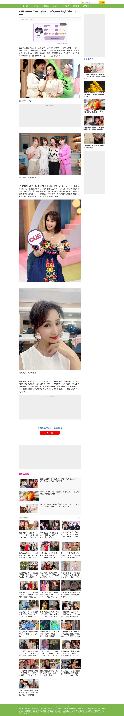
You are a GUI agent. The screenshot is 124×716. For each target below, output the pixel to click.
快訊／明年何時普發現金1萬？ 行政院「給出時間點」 (28, 634)
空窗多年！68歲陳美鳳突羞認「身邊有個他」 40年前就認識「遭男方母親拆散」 (49, 555)
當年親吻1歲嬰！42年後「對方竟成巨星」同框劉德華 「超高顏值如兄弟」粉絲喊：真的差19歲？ (70, 634)
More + (79, 517)
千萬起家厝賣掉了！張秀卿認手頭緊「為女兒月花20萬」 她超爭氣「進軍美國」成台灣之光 (49, 594)
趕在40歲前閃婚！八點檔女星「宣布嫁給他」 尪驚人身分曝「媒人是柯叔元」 (28, 555)
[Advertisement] (50, 117)
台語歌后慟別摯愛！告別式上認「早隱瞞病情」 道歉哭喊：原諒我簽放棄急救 (70, 653)
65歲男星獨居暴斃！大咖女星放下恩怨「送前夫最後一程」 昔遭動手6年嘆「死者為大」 (28, 692)
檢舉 (32, 19)
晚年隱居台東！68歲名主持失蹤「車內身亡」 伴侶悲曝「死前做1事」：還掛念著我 (28, 575)
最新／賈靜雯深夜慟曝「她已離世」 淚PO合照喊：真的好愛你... (50, 575)
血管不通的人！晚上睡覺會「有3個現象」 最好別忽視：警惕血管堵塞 (59, 493)
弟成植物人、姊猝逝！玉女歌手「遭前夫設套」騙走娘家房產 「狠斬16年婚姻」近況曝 (28, 535)
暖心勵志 (86, 6)
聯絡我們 (61, 706)
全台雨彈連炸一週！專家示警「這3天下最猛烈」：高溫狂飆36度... (49, 634)
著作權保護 (66, 706)
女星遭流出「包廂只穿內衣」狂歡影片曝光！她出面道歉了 (70, 594)
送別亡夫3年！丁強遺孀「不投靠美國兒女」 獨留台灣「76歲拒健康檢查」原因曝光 (49, 653)
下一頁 (49, 432)
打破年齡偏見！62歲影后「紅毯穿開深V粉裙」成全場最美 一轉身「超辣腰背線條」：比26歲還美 (70, 575)
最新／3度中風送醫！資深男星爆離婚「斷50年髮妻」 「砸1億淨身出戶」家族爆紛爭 (70, 555)
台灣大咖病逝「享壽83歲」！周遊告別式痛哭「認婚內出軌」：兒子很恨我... (70, 534)
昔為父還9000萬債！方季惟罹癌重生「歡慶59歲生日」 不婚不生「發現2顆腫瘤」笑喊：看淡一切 (49, 614)
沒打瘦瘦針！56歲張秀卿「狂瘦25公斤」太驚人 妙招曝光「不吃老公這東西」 (28, 673)
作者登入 (25, 6)
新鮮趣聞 (76, 6)
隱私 (57, 706)
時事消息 (36, 6)
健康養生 (56, 6)
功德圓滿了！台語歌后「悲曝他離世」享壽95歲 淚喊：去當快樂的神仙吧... (71, 614)
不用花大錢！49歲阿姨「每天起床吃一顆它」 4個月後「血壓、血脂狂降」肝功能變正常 (59, 505)
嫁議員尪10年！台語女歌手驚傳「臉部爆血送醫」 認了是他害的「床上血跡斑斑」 (60, 480)
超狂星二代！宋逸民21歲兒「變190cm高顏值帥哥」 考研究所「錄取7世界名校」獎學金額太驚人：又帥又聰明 (70, 673)
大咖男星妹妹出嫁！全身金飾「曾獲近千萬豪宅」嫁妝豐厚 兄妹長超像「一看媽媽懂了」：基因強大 (28, 653)
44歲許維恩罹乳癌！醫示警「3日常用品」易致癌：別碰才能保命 (49, 673)
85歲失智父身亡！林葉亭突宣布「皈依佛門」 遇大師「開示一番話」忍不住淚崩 (28, 594)
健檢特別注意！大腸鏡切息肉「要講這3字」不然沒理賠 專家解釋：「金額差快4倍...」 (28, 614)
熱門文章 (46, 6)
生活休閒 (66, 6)
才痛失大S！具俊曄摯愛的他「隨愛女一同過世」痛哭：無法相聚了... (49, 535)
